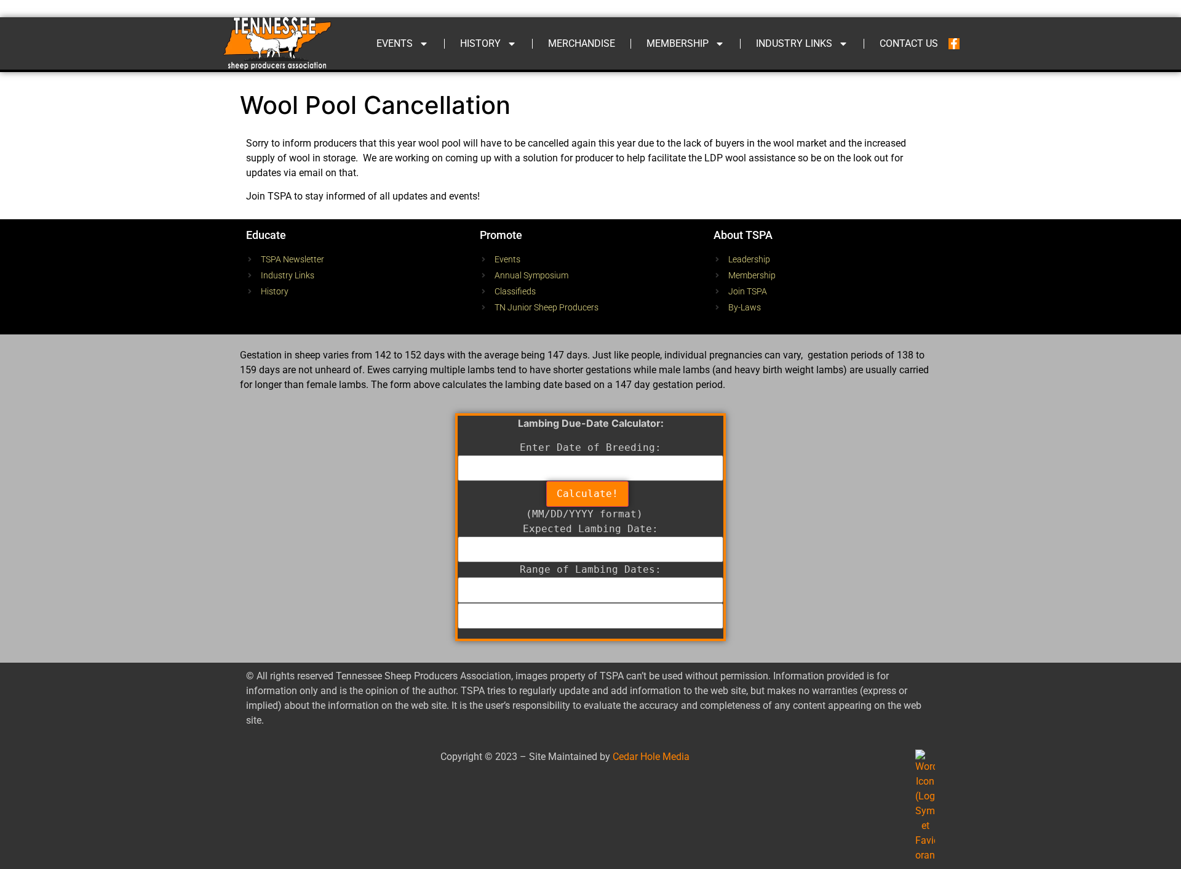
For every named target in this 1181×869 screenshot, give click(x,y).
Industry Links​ (794, 43)
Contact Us (909, 43)
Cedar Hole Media (651, 756)
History (480, 43)
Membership (677, 43)
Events (394, 43)
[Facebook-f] (954, 43)
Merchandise (581, 43)
